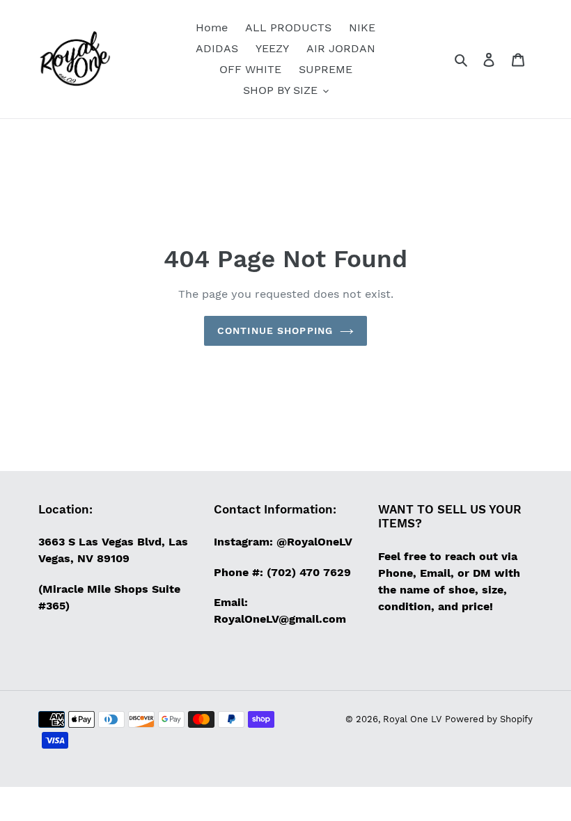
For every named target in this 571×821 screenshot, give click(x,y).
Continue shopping (275, 330)
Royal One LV (412, 719)
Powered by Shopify (489, 719)
